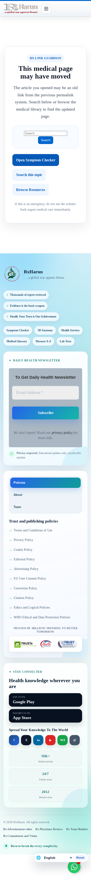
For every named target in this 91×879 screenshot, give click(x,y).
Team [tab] (17, 507)
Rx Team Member (77, 829)
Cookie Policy (20, 549)
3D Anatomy (45, 330)
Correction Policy (23, 588)
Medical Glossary (17, 341)
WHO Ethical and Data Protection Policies (39, 617)
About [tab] (18, 495)
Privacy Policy (21, 540)
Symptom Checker (18, 330)
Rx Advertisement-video (17, 829)
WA (62, 740)
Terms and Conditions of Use (30, 530)
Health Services (70, 330)
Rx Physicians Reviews (49, 829)
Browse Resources (30, 190)
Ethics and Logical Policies (29, 607)
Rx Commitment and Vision (20, 836)
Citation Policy (21, 598)
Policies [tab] (19, 482)
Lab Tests (65, 341)
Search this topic (29, 175)
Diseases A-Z (43, 341)
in (38, 740)
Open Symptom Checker (35, 160)
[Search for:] (45, 133)
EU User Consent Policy (27, 578)
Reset (80, 857)
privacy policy (62, 433)
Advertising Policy (23, 569)
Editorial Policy (22, 559)
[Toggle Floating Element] (74, 866)
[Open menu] (46, 8)
